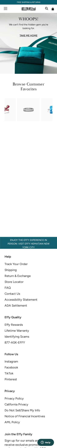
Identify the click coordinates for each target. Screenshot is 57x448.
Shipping (11, 270)
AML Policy (12, 422)
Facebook (11, 367)
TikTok (9, 373)
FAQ (8, 288)
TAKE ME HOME (28, 35)
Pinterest (11, 379)
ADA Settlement (16, 305)
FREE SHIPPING (23, 2)
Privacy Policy (14, 398)
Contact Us (12, 293)
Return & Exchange (18, 276)
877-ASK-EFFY (15, 342)
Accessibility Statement (21, 299)
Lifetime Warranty (17, 330)
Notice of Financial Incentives (25, 416)
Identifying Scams (17, 336)
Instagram (11, 361)
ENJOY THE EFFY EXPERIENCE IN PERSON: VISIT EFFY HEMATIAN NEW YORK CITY (28, 244)
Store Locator (14, 282)
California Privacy (16, 404)
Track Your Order (16, 264)
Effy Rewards (14, 324)
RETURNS (36, 2)
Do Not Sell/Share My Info (22, 410)
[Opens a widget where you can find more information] (45, 442)
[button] (8, 109)
